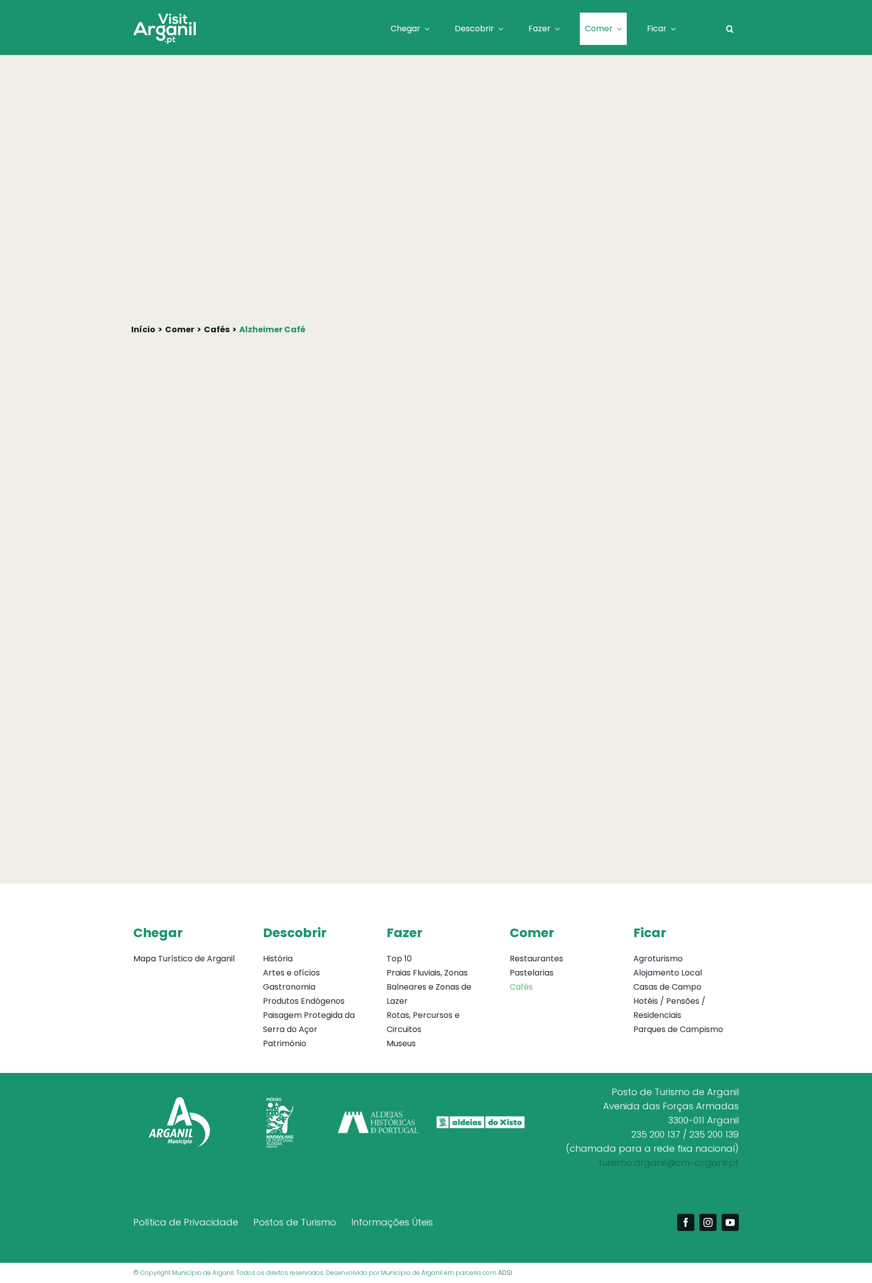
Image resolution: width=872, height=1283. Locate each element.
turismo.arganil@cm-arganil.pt (668, 1162)
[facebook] (685, 1222)
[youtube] (730, 1222)
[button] (730, 29)
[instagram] (708, 1222)
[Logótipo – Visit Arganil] (164, 18)
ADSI (505, 1272)
